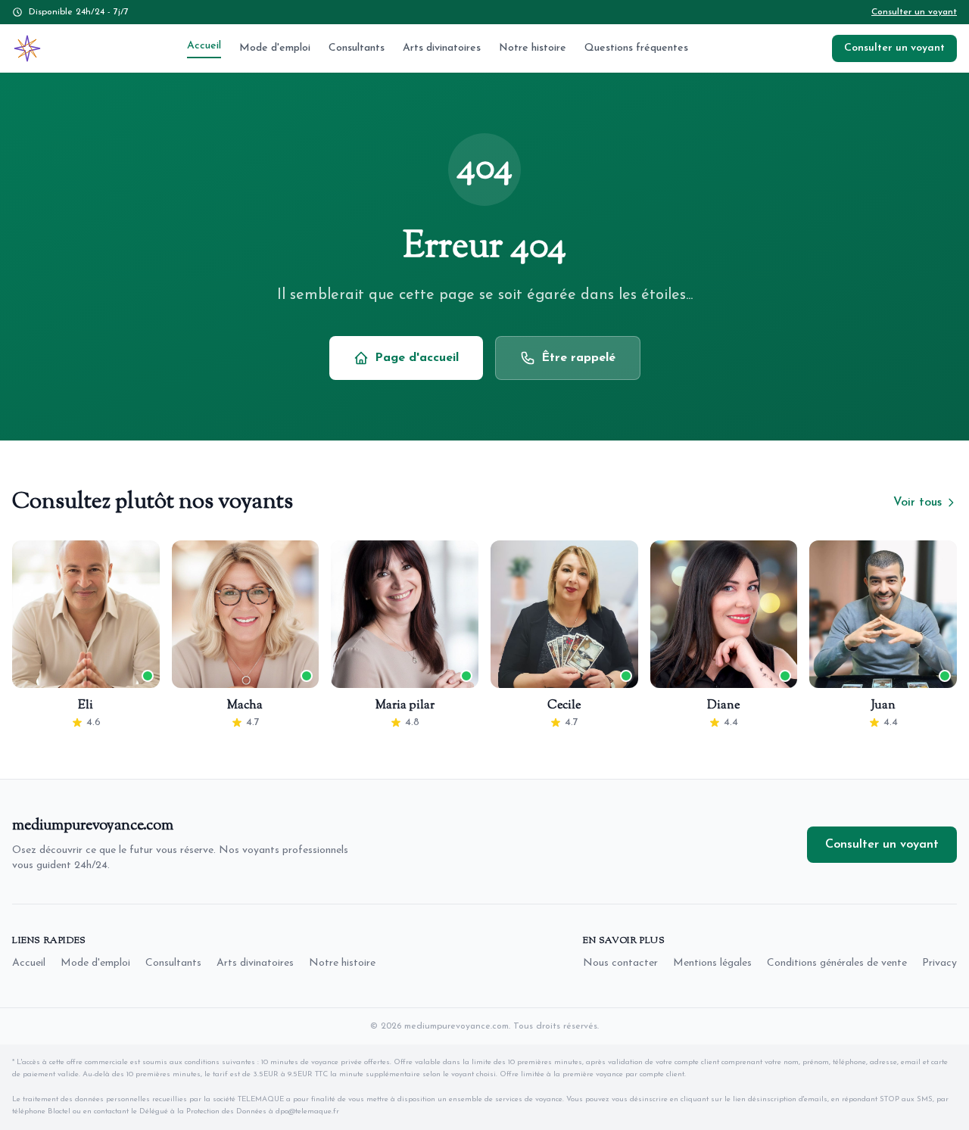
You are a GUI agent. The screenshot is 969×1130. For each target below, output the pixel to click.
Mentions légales (712, 963)
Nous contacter (620, 963)
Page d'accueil (417, 358)
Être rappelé (578, 358)
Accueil (204, 45)
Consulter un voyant (914, 12)
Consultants (357, 48)
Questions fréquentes (636, 48)
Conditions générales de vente (837, 963)
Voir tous (917, 503)
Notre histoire (532, 48)
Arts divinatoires (442, 48)
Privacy (939, 963)
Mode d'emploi (274, 48)
